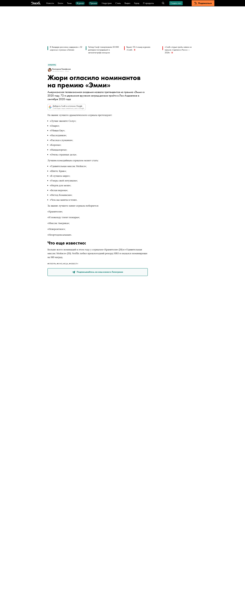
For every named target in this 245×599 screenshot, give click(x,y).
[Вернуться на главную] (36, 3)
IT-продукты (148, 3)
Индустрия (107, 3)
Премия (93, 3)
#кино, (60, 263)
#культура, (52, 263)
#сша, (66, 263)
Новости (50, 3)
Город (136, 3)
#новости (73, 263)
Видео (127, 3)
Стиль (118, 3)
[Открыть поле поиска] (163, 3)
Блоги (60, 3)
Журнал (80, 3)
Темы (69, 3)
